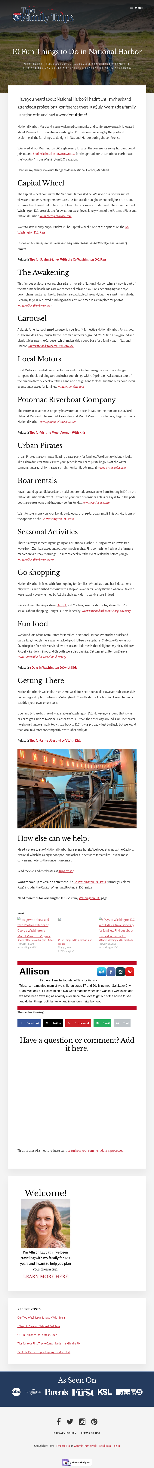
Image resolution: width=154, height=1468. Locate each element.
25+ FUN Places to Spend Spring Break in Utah (43, 1352)
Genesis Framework (85, 1445)
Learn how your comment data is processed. (96, 1150)
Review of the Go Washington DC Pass (35, 940)
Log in (116, 1445)
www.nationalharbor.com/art (35, 305)
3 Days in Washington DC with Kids (53, 667)
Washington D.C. (38, 64)
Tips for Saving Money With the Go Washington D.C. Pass (67, 259)
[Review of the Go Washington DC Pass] (35, 927)
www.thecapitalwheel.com (56, 216)
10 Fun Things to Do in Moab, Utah (37, 1334)
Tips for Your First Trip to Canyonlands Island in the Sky (49, 1343)
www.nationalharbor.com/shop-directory (106, 611)
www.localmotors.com (70, 386)
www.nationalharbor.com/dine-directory (41, 657)
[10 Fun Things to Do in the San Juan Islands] (76, 927)
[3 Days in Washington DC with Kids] (117, 927)
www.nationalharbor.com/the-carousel (51, 346)
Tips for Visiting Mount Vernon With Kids (57, 432)
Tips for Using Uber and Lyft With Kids (55, 740)
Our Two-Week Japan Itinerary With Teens (41, 1317)
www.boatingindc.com (96, 502)
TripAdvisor (66, 871)
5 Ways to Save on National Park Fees (38, 1326)
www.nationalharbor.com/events (37, 559)
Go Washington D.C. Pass (58, 519)
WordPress (104, 1445)
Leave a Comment (115, 64)
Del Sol (61, 605)
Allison (34, 971)
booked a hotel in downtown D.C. (54, 154)
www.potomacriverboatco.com (58, 422)
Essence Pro (63, 1445)
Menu (139, 8)
